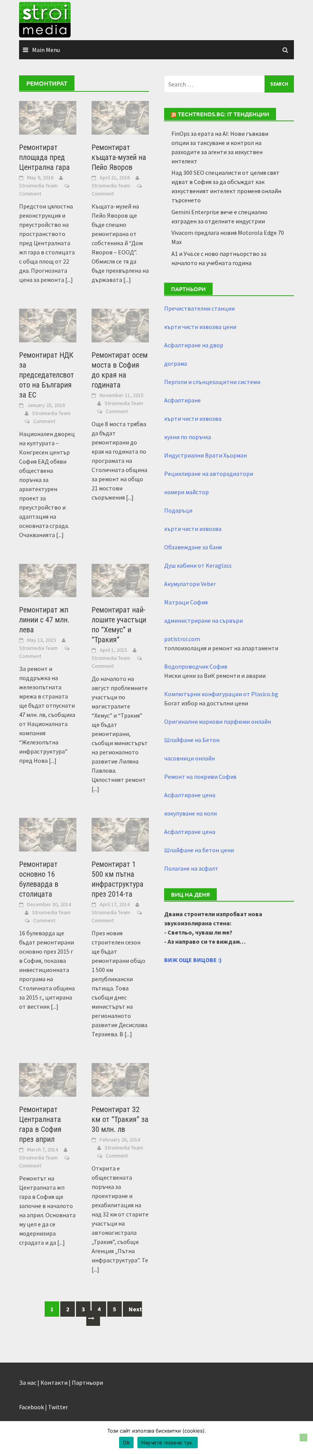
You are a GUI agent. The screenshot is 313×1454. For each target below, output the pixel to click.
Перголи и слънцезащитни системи (212, 382)
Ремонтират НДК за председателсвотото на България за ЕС (46, 374)
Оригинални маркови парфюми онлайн (217, 721)
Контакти (54, 1382)
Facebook (31, 1407)
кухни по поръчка (187, 437)
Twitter (58, 1407)
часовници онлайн (189, 758)
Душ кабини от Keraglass (198, 565)
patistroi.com (182, 639)
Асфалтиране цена (189, 795)
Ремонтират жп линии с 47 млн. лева (44, 619)
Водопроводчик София (195, 666)
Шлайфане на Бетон (191, 740)
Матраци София (186, 602)
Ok (126, 1442)
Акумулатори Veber (190, 584)
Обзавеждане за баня (193, 547)
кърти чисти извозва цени (200, 327)
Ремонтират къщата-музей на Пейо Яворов (119, 157)
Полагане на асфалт (191, 868)
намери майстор (186, 492)
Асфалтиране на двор (193, 345)
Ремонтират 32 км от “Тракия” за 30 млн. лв (120, 1119)
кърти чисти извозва (192, 418)
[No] (303, 1437)
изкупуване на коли (190, 813)
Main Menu (46, 50)
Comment (30, 193)
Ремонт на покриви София (200, 776)
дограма (175, 363)
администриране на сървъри (203, 620)
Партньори (87, 1382)
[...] (69, 279)
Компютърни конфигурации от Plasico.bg (221, 694)
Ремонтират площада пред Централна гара (44, 157)
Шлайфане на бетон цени (199, 850)
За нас (27, 1382)
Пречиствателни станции (199, 308)
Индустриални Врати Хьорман (205, 455)
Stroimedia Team (38, 185)
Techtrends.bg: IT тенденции (223, 114)
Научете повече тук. (167, 1442)
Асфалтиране (182, 400)
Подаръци (178, 510)
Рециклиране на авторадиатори (208, 473)
